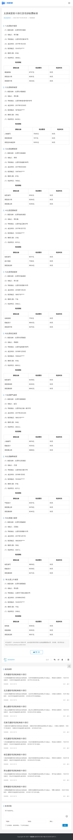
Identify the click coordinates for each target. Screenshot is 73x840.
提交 (65, 825)
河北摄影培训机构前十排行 (15, 738)
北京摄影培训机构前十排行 (15, 690)
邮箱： (30, 821)
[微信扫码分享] (54, 659)
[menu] (69, 3)
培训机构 (32, 18)
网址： (52, 821)
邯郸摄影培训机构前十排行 (15, 786)
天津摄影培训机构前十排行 (15, 674)
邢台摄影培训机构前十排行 (15, 770)
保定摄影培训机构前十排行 (15, 754)
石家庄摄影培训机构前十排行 (16, 722)
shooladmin (7, 18)
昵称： (8, 821)
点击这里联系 (44, 642)
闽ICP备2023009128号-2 (48, 836)
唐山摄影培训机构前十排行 (15, 706)
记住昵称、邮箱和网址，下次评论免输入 (17, 825)
